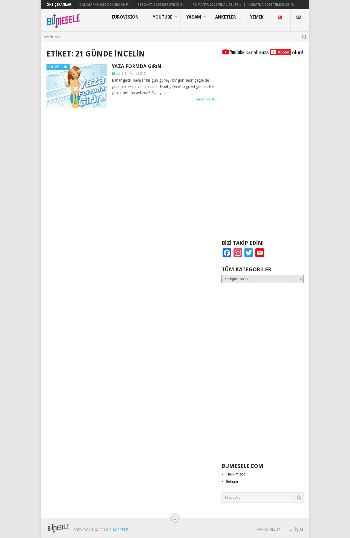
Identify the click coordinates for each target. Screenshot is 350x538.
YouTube (162, 17)
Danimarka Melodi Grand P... (104, 5)
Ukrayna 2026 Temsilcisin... (271, 5)
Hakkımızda (235, 474)
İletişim (232, 481)
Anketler (225, 17)
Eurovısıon (125, 17)
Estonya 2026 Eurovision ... (161, 5)
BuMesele (118, 530)
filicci (116, 74)
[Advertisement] (262, 150)
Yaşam (193, 17)
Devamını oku (206, 99)
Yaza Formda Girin (136, 66)
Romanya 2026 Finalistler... (216, 5)
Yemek (257, 17)
